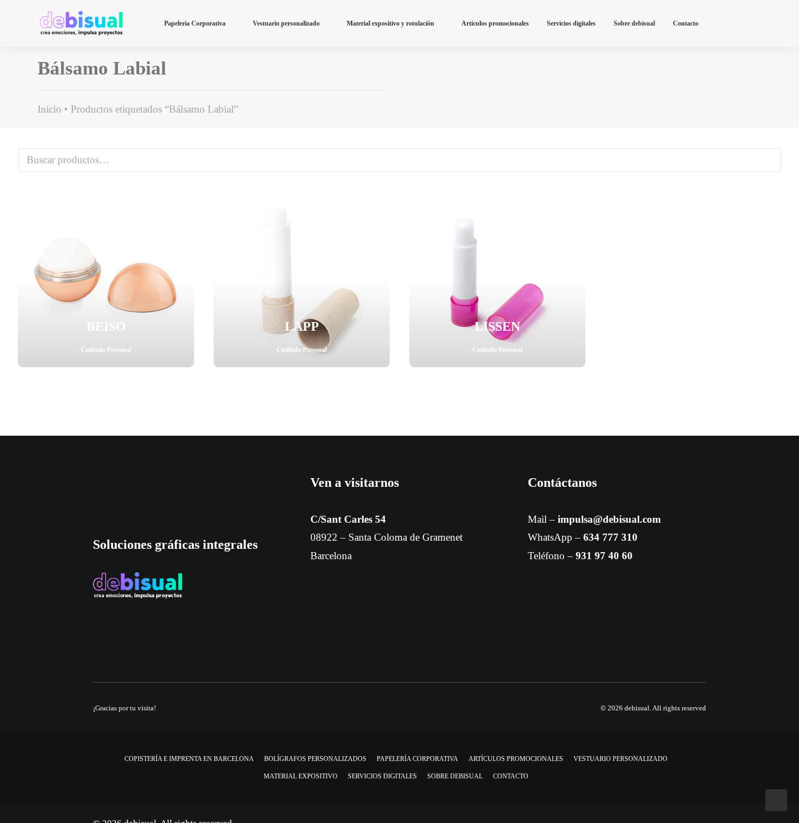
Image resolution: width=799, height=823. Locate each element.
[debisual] (81, 23)
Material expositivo (301, 776)
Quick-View (181, 203)
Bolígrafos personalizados (315, 759)
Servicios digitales (571, 23)
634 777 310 (610, 537)
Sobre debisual (634, 23)
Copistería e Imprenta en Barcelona (189, 759)
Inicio (49, 109)
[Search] (754, 23)
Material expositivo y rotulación (390, 23)
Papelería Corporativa (195, 23)
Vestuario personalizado (286, 23)
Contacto (685, 23)
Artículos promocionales (495, 23)
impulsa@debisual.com (609, 519)
